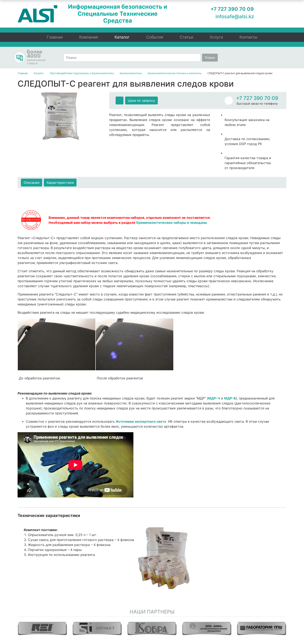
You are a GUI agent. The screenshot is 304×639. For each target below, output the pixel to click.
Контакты (248, 37)
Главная (55, 37)
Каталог (122, 37)
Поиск (210, 58)
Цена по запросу (141, 100)
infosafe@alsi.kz (234, 16)
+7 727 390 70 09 (257, 98)
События (154, 37)
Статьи (186, 37)
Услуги (216, 37)
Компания (88, 37)
